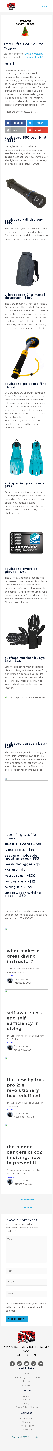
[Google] (33, 1363)
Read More (11, 976)
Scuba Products (12, 57)
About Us (26, 1390)
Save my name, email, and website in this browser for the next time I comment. (26, 1307)
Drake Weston (21, 979)
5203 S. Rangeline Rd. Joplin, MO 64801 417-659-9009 (26, 1351)
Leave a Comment (13, 53)
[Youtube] (40, 1363)
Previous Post (27, 1199)
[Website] (26, 1294)
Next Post (27, 1207)
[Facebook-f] (12, 1363)
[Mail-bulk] (19, 1363)
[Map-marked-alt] (26, 1363)
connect (26, 1412)
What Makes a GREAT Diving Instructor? (23, 956)
